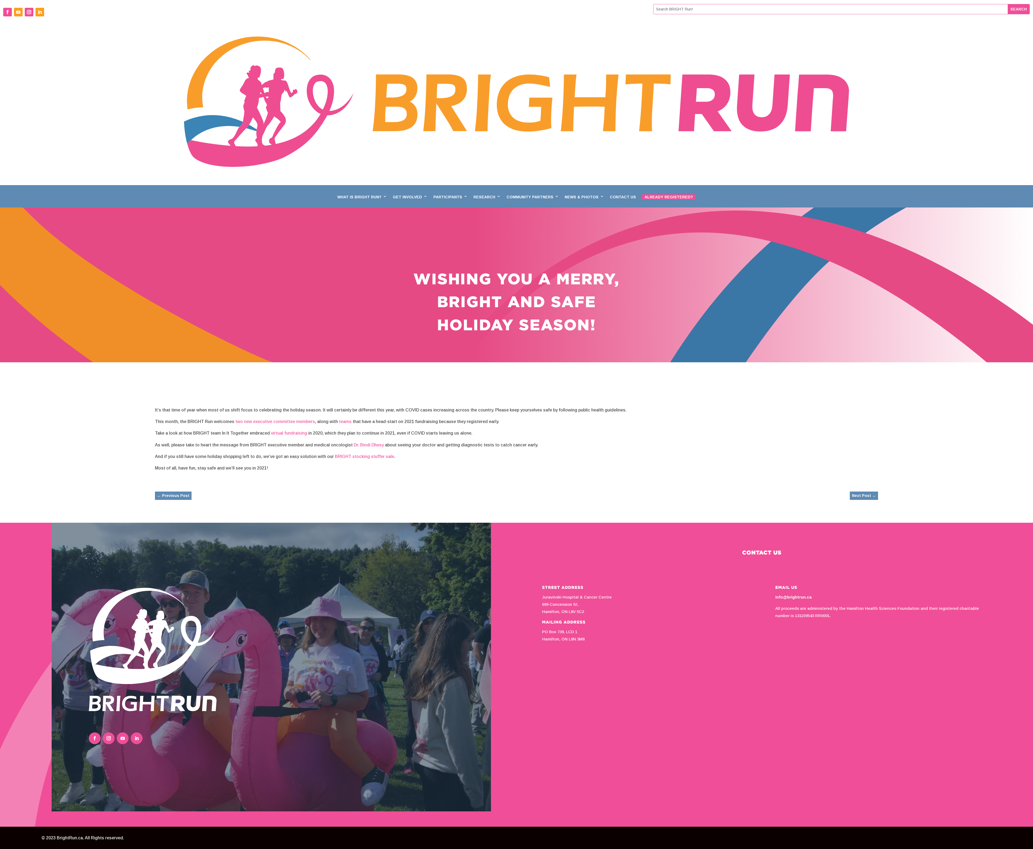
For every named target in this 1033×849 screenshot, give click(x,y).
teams (345, 421)
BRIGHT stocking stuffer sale (364, 456)
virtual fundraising (289, 433)
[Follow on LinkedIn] (40, 12)
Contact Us (623, 197)
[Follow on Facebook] (7, 12)
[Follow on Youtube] (18, 12)
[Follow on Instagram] (29, 12)
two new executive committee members (275, 421)
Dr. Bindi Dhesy (369, 445)
